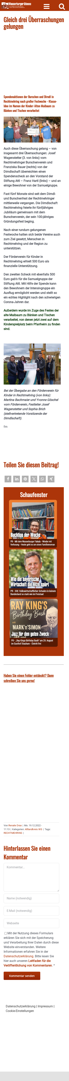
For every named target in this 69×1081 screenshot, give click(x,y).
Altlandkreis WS (33, 829)
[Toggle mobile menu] (47, 6)
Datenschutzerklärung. (19, 956)
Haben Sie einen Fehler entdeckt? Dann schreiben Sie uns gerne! (29, 678)
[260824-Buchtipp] (33, 502)
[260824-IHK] (33, 551)
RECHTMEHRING (13, 832)
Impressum (45, 1006)
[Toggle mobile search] (62, 6)
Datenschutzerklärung (20, 1006)
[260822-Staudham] (34, 601)
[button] (8, 479)
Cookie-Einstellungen (20, 1011)
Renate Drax (15, 825)
